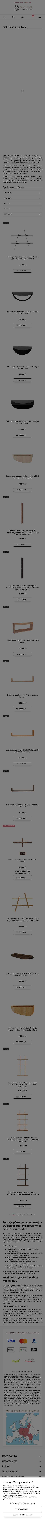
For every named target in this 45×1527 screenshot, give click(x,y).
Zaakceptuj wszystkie (22, 1515)
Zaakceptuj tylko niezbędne (22, 1503)
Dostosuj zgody (22, 1509)
